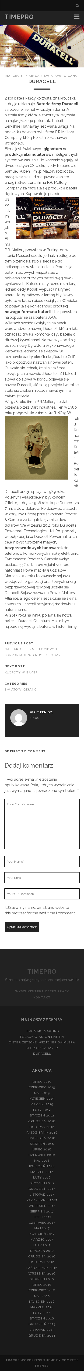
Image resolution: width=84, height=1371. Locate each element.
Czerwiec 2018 (42, 1155)
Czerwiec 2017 (42, 1222)
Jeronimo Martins (42, 1031)
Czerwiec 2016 (42, 1290)
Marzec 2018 (41, 1172)
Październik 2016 (42, 1268)
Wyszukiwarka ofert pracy (42, 991)
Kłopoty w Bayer (21, 672)
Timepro (19, 16)
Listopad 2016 (42, 1262)
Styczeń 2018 (42, 1183)
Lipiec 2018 (42, 1149)
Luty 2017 (42, 1245)
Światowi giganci (61, 76)
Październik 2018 (42, 1132)
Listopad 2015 (42, 1329)
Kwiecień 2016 (42, 1301)
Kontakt (41, 997)
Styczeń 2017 (42, 1251)
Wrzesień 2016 (42, 1273)
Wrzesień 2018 (42, 1138)
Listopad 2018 (42, 1127)
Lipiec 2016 (42, 1284)
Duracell (42, 1053)
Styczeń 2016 (42, 1318)
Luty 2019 (42, 1110)
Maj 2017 (42, 1228)
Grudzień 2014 (42, 1335)
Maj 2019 (42, 1093)
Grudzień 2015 (42, 1324)
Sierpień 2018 (42, 1144)
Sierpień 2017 (42, 1211)
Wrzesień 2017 (42, 1206)
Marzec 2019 (42, 1104)
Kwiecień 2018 (42, 1166)
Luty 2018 (42, 1177)
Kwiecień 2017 (42, 1234)
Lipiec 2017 (42, 1217)
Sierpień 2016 (42, 1279)
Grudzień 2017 (42, 1188)
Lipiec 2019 (41, 1081)
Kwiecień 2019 (42, 1098)
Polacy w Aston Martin (42, 1036)
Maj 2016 (42, 1296)
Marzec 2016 (41, 1307)
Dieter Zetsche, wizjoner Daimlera (42, 1042)
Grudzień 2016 (42, 1256)
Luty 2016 (42, 1313)
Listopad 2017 (42, 1194)
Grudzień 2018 (42, 1121)
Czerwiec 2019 (42, 1087)
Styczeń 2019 (42, 1115)
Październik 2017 (42, 1200)
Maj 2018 (42, 1160)
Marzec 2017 (42, 1239)
